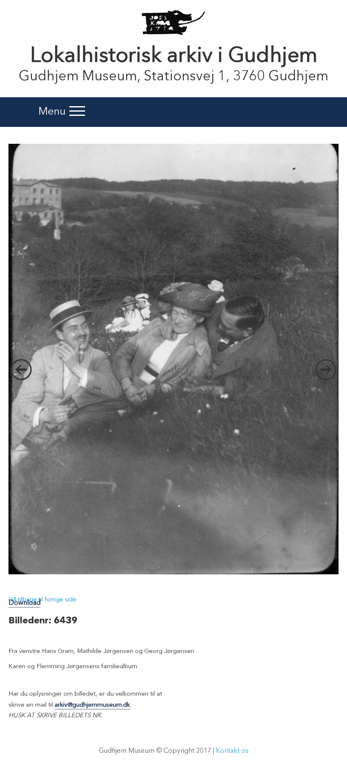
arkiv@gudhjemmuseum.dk (92, 705)
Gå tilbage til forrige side (42, 600)
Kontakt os (232, 751)
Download (24, 603)
